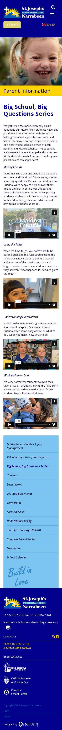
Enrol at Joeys (12, 24)
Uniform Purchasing (19, 521)
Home (6, 710)
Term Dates (14, 503)
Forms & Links (15, 512)
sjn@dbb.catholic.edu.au (17, 647)
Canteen (12, 475)
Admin (6, 716)
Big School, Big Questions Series (28, 466)
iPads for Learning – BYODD (24, 530)
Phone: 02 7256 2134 (16, 644)
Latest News (14, 484)
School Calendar (17, 557)
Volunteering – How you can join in (28, 457)
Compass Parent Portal (21, 539)
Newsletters (14, 548)
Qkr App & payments (19, 493)
